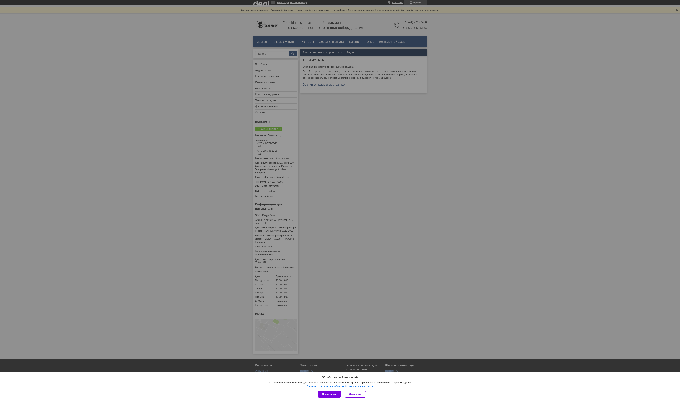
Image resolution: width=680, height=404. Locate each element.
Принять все (329, 394)
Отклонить (355, 394)
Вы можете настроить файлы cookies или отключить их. (338, 386)
